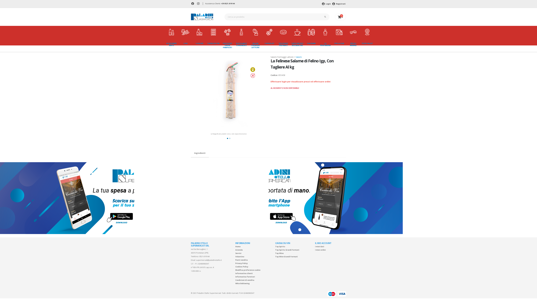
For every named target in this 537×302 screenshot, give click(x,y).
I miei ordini (320, 250)
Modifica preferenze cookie (247, 270)
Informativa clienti (244, 273)
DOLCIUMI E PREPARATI (283, 44)
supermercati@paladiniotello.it (209, 260)
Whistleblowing (242, 283)
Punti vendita (241, 260)
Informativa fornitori (245, 277)
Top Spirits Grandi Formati (287, 250)
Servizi (238, 253)
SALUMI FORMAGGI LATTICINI (255, 45)
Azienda (239, 250)
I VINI (185, 43)
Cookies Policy (241, 267)
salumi (299, 57)
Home (238, 246)
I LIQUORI (199, 43)
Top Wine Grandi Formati (286, 256)
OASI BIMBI (311, 43)
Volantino (239, 256)
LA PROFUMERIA (325, 44)
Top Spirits (280, 246)
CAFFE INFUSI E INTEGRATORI (297, 44)
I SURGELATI (269, 43)
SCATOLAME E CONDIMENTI (241, 44)
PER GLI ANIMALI (353, 44)
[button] (227, 138)
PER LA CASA (339, 43)
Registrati (341, 4)
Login (328, 4)
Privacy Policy (241, 263)
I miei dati (319, 246)
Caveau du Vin (213, 43)
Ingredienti (199, 153)
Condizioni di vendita (244, 280)
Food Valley (367, 43)
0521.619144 (204, 256)
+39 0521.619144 (228, 3)
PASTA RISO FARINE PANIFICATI (227, 45)
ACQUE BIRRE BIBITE (171, 44)
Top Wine (279, 253)
